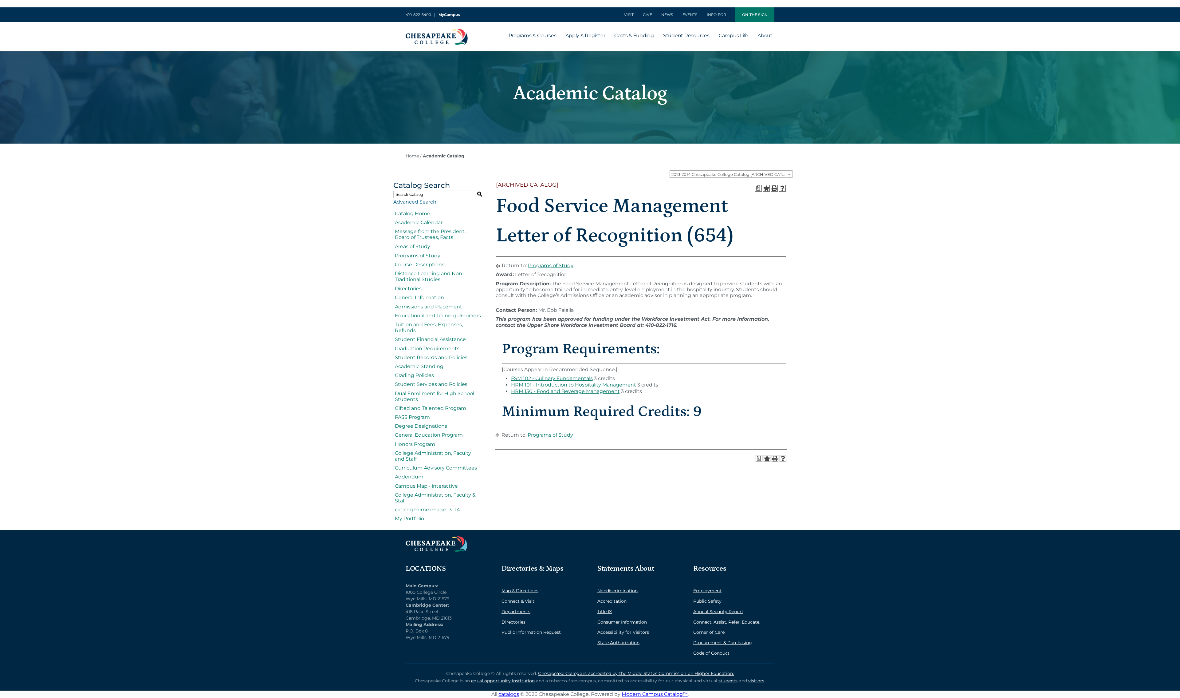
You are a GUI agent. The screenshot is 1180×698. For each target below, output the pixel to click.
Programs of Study (417, 256)
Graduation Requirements (427, 348)
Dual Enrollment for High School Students (434, 396)
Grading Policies (414, 375)
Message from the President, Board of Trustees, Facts (430, 234)
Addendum (409, 477)
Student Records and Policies (431, 357)
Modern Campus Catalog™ (655, 694)
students (728, 681)
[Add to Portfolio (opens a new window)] (766, 188)
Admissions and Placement (428, 307)
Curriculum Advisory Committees (436, 468)
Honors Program (415, 444)
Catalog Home (412, 213)
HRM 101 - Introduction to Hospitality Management (573, 385)
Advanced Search (414, 202)
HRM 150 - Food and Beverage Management (565, 391)
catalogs (508, 694)
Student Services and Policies (431, 384)
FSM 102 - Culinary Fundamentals (552, 378)
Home (412, 156)
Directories (408, 288)
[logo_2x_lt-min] (436, 538)
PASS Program (412, 417)
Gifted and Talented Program (430, 408)
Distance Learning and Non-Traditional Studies (429, 276)
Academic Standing (419, 366)
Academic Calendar (418, 222)
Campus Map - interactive (426, 486)
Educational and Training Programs (438, 316)
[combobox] (731, 174)
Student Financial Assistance (430, 339)
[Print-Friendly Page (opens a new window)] (774, 188)
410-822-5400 (418, 14)
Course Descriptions (419, 265)
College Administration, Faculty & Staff (435, 498)
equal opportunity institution (503, 681)
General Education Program (429, 435)
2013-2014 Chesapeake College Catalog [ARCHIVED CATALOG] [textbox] (731, 174)
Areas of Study (412, 246)
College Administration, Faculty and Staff (433, 456)
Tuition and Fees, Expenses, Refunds (429, 327)
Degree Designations (421, 426)
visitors (756, 681)
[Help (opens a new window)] (782, 188)
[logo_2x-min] (437, 31)
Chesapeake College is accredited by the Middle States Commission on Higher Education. (636, 673)
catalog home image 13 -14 (427, 510)
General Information (419, 297)
